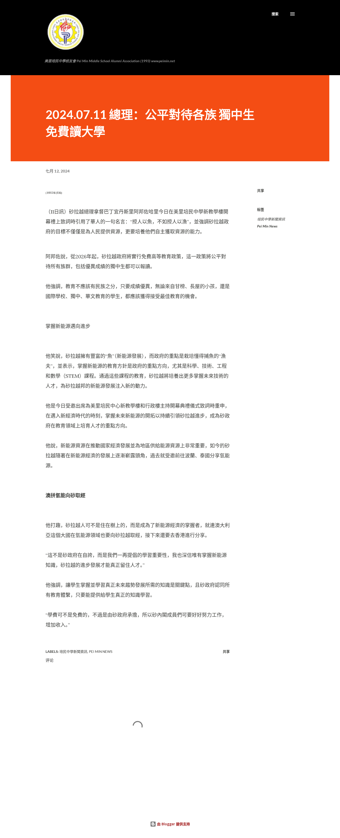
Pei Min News (267, 226)
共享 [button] (260, 190)
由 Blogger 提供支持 (173, 824)
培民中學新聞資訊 (271, 219)
